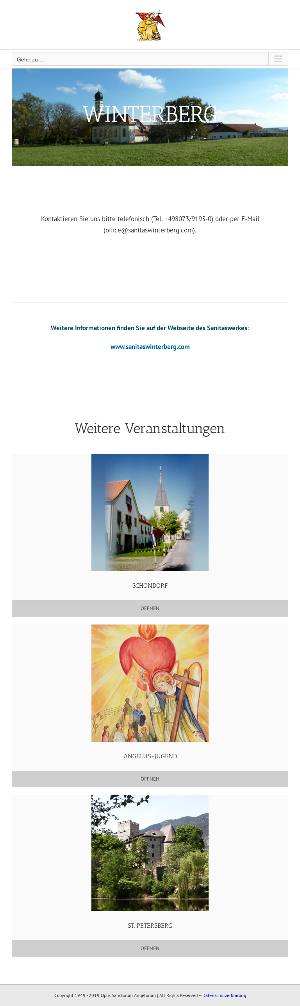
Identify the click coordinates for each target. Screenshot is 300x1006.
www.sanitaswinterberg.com (150, 346)
